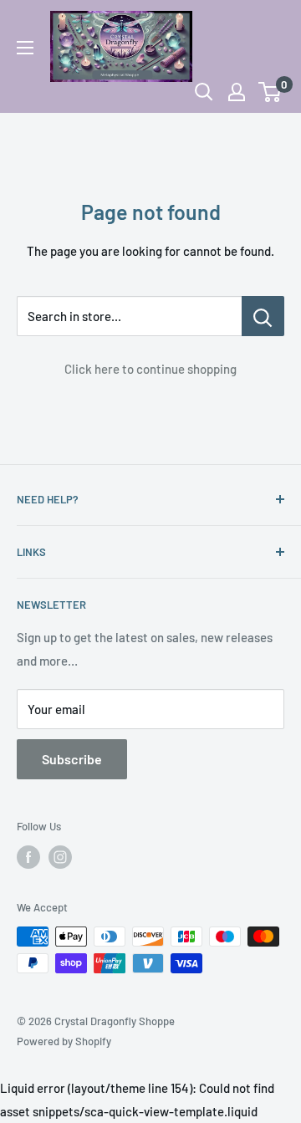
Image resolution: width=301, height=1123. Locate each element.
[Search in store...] (263, 316)
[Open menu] (25, 47)
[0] (270, 92)
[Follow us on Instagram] (60, 857)
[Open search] (204, 92)
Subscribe (72, 759)
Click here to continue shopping (150, 368)
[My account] (236, 92)
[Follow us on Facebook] (28, 857)
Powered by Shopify (64, 1041)
